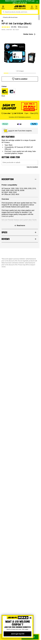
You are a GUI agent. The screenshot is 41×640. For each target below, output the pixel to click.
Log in (10, 131)
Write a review (23, 27)
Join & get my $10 (17, 634)
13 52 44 (23, 3)
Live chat (7, 113)
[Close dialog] (30, 618)
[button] (7, 7)
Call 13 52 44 (18, 113)
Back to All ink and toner (11, 17)
